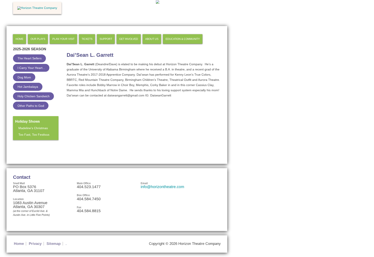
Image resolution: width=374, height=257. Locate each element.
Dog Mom (24, 77)
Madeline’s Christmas (33, 128)
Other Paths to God (31, 105)
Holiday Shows (27, 121)
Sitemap (54, 244)
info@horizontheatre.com (162, 187)
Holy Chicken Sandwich (34, 96)
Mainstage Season (26, 147)
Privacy (35, 244)
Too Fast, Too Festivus (33, 134)
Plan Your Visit (63, 39)
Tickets (87, 39)
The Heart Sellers (30, 58)
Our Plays (38, 39)
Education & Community (183, 39)
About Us (151, 39)
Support (106, 39)
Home (19, 39)
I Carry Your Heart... (31, 68)
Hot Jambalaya (28, 86)
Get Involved (128, 39)
